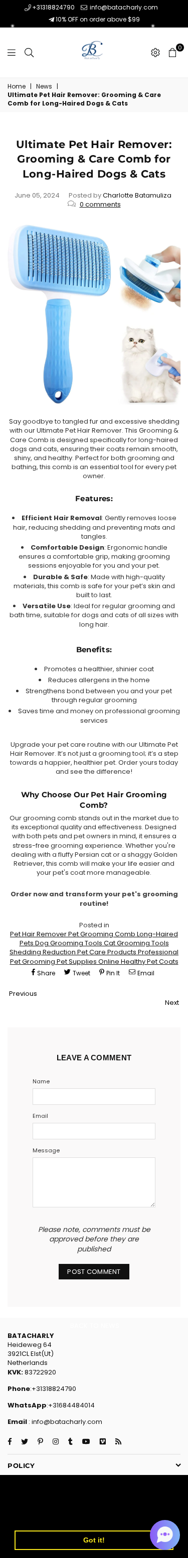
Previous (23, 993)
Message (46, 1150)
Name (41, 1081)
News (44, 87)
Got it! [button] (94, 1540)
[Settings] (155, 52)
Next (172, 1002)
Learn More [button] (36, 1514)
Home (17, 87)
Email (40, 1116)
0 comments (100, 204)
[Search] (29, 52)
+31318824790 (53, 7)
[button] (165, 1535)
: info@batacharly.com (64, 1421)
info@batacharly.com (123, 7)
